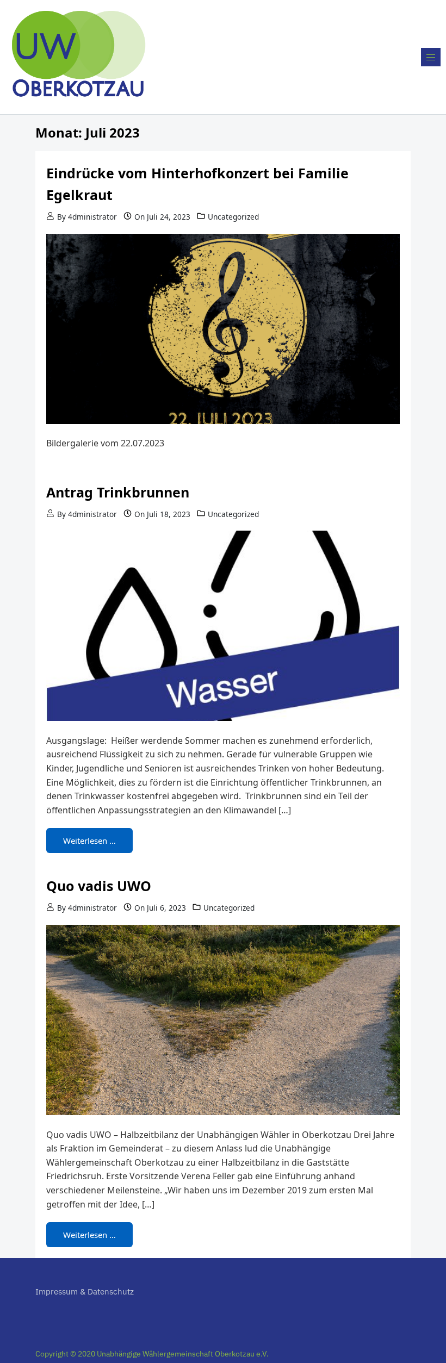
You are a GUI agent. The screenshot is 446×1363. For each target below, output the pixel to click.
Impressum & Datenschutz (84, 1291)
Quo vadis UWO (98, 885)
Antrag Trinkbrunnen (117, 492)
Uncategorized (233, 216)
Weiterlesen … (89, 840)
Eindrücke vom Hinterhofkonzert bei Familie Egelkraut (197, 184)
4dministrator (92, 216)
